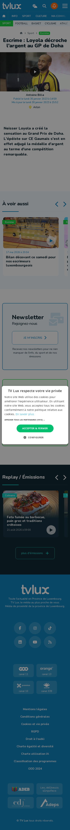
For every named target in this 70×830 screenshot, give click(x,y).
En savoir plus (25, 414)
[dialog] (35, 415)
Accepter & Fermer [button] (35, 428)
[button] (34, 419)
